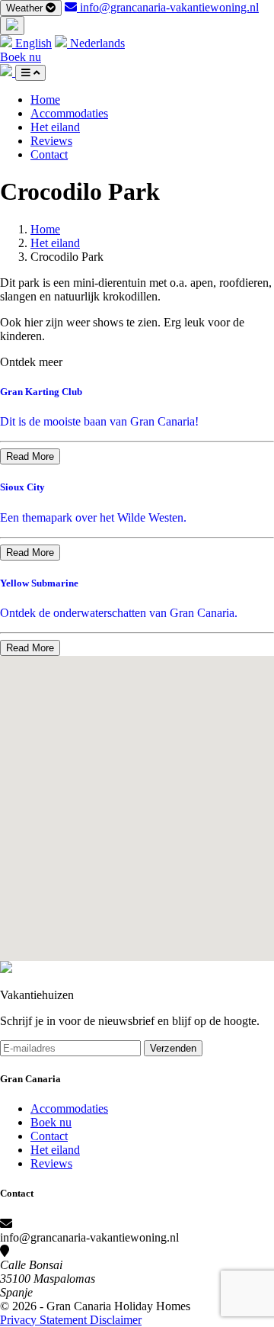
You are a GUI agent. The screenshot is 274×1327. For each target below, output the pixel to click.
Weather (26, 8)
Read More (30, 456)
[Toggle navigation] (30, 73)
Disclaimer (116, 1319)
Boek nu (20, 56)
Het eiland (55, 126)
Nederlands (96, 43)
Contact (49, 154)
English (32, 43)
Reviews (51, 140)
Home (45, 99)
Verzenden (173, 1048)
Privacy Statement (45, 1319)
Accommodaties (69, 113)
